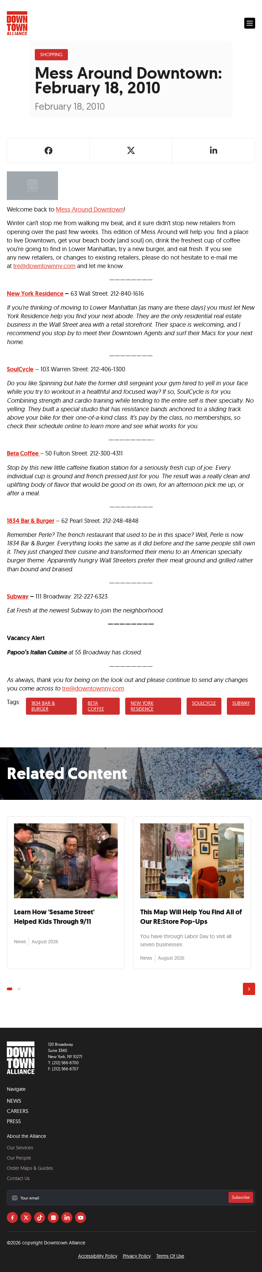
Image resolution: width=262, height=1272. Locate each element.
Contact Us (18, 1178)
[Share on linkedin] (213, 150)
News (14, 1100)
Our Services (20, 1148)
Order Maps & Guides (30, 1168)
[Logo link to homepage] (17, 23)
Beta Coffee (23, 453)
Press (14, 1121)
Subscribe (241, 1197)
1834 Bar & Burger (43, 706)
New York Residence (35, 294)
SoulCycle (20, 369)
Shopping (51, 54)
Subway (241, 703)
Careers (17, 1110)
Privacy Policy (137, 1256)
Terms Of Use (170, 1256)
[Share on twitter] (131, 150)
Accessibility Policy (97, 1256)
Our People (19, 1158)
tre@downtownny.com (44, 266)
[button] (249, 23)
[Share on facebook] (48, 150)
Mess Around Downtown (90, 209)
